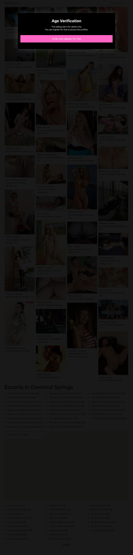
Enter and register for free (66, 38)
